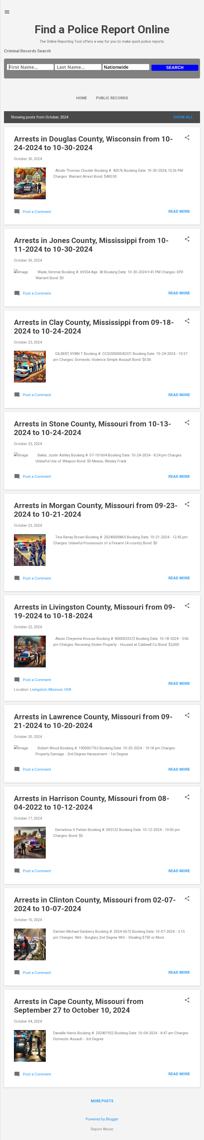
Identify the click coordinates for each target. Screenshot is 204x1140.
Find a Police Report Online (102, 29)
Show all (183, 117)
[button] (187, 138)
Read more (179, 211)
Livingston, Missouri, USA (50, 689)
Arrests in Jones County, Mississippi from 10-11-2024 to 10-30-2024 (91, 244)
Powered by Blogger (102, 1119)
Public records (112, 98)
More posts (102, 1101)
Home (81, 98)
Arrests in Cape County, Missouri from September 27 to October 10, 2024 (79, 1005)
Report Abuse (102, 1129)
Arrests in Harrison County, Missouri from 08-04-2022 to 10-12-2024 (91, 802)
